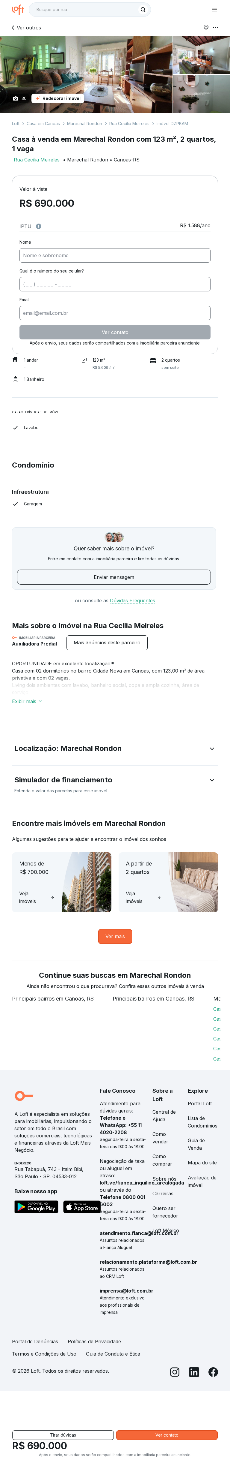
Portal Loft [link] (200, 1103)
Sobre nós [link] (164, 1179)
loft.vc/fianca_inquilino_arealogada (142, 1183)
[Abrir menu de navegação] (214, 10)
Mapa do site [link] (202, 1163)
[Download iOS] (82, 1207)
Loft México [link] (165, 1230)
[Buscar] (143, 9)
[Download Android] (36, 1207)
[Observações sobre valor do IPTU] (38, 226)
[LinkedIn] (194, 1373)
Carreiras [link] (162, 1194)
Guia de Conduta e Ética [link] (113, 1354)
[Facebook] (213, 1373)
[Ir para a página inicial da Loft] (20, 10)
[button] (115, 749)
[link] (107, 642)
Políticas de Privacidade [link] (94, 1341)
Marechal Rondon (84, 123)
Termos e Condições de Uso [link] (44, 1354)
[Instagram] (175, 1373)
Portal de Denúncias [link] (35, 1341)
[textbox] (90, 9)
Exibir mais (24, 701)
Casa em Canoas (43, 123)
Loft (15, 123)
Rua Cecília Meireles (129, 123)
